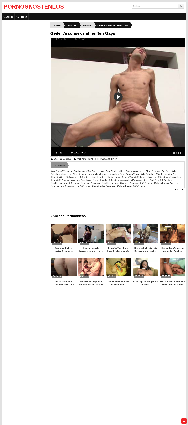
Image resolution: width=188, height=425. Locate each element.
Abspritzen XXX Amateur (141, 183)
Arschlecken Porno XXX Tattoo (65, 183)
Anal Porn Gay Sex (60, 186)
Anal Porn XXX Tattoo (80, 186)
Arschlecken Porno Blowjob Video (123, 174)
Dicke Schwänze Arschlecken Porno (89, 174)
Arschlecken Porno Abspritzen (134, 180)
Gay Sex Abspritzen (135, 171)
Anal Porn (81, 159)
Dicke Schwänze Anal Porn (167, 183)
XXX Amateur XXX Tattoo (78, 177)
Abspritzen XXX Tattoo (157, 177)
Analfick (90, 159)
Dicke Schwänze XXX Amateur (131, 186)
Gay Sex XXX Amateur (62, 171)
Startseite (8, 17)
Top (184, 421)
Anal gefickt (111, 159)
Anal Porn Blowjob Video (113, 171)
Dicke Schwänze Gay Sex (158, 171)
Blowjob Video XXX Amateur (87, 171)
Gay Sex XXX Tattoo (109, 180)
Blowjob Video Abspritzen (104, 186)
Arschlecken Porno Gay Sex (115, 183)
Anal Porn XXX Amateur (161, 180)
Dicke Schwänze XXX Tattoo (153, 174)
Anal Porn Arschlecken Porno (85, 180)
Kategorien (21, 17)
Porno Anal (100, 159)
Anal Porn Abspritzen (91, 183)
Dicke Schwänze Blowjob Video (105, 177)
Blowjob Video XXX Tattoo (134, 177)
